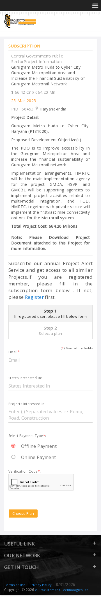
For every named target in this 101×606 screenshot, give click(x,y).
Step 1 (50, 313)
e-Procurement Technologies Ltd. (62, 590)
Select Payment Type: (27, 436)
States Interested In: (25, 378)
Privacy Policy (40, 585)
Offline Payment (39, 446)
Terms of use (15, 585)
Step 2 (50, 330)
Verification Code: (24, 471)
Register (34, 297)
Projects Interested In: (26, 404)
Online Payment (38, 457)
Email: (14, 352)
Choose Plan (23, 513)
